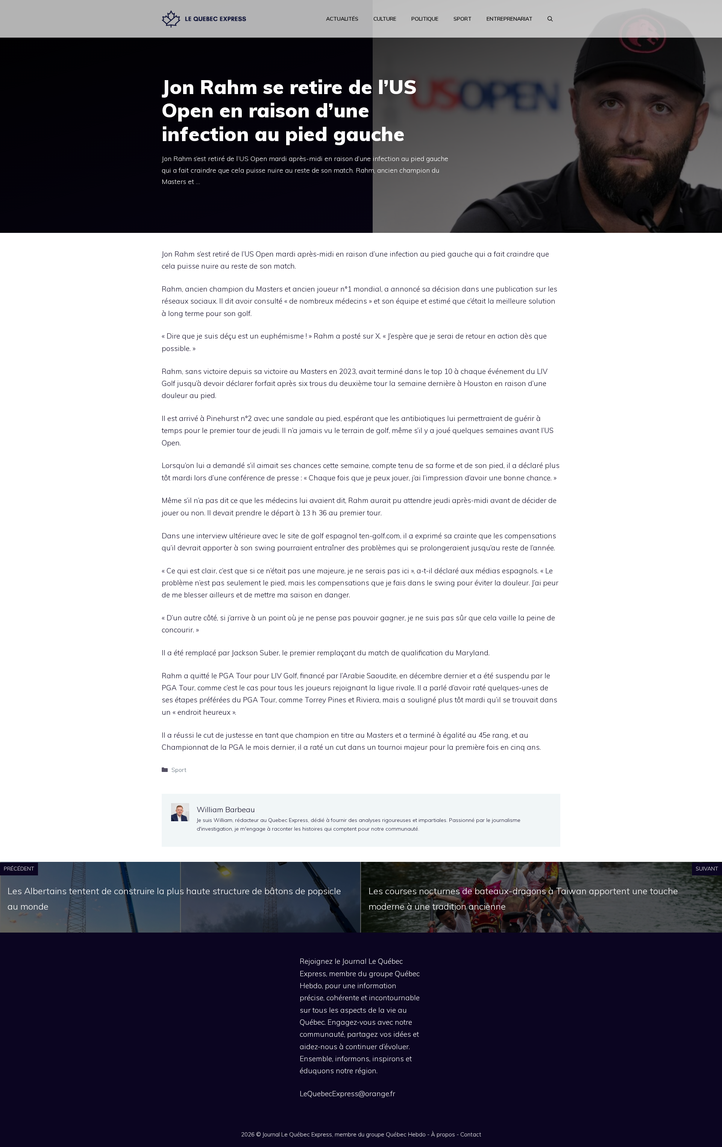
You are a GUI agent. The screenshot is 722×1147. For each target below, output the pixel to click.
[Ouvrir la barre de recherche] (550, 19)
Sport (463, 18)
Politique (424, 18)
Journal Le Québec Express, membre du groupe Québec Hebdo (344, 1134)
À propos (443, 1134)
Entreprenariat (509, 18)
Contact (470, 1134)
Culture (384, 18)
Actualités (342, 18)
